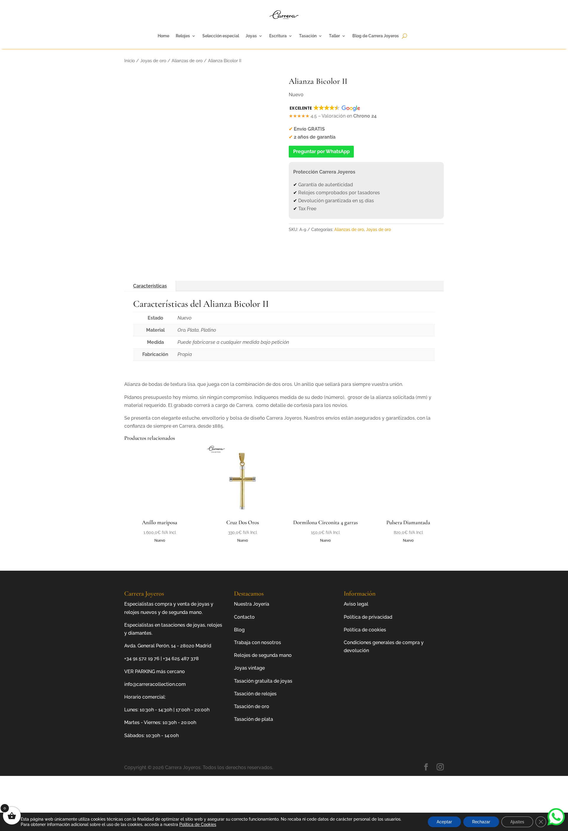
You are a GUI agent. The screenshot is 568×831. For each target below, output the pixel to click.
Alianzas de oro (187, 60)
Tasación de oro (251, 706)
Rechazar (481, 821)
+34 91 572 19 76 (141, 658)
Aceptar (444, 821)
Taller (334, 35)
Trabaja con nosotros (257, 642)
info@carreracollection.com (155, 684)
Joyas (251, 35)
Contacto (244, 617)
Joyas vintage (249, 668)
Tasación (308, 35)
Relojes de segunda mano (263, 655)
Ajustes (517, 821)
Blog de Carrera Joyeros (375, 35)
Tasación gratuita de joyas (263, 681)
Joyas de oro (153, 60)
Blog (239, 630)
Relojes (183, 35)
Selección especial (220, 35)
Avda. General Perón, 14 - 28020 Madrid (167, 646)
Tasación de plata (253, 719)
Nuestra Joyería (251, 604)
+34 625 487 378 (181, 658)
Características (150, 286)
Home (163, 35)
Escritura (278, 35)
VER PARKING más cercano (154, 671)
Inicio (129, 60)
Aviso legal (356, 604)
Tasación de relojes (255, 694)
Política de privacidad (368, 617)
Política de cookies (365, 630)
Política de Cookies (197, 824)
